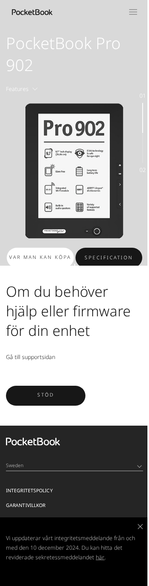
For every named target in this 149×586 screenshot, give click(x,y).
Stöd (45, 394)
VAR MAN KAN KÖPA (40, 257)
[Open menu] (133, 12)
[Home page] (32, 12)
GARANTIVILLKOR (25, 505)
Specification (109, 257)
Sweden (15, 465)
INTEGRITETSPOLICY (29, 490)
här (100, 557)
